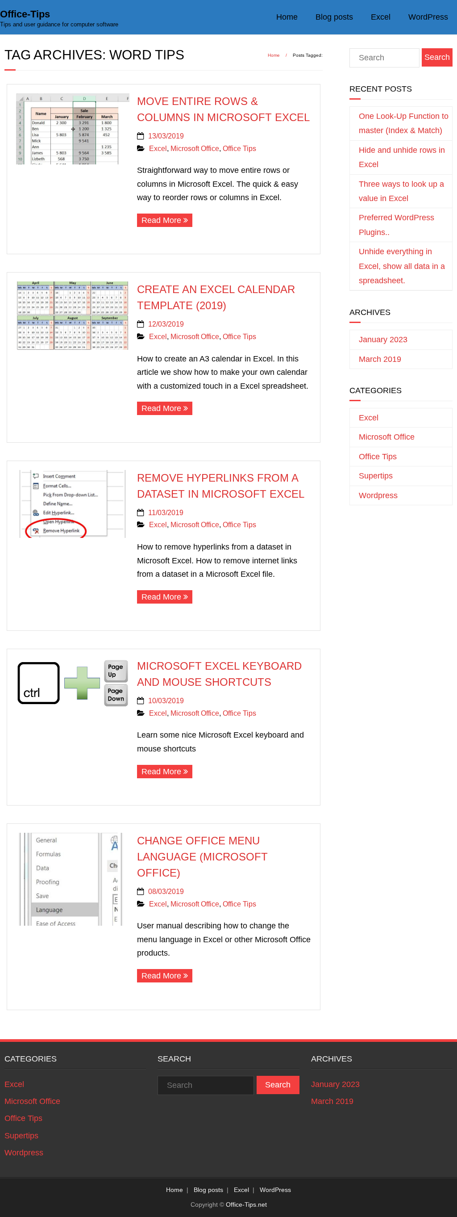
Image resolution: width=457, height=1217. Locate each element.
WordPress (428, 17)
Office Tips (239, 148)
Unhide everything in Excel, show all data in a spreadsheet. (402, 266)
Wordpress (378, 495)
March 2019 (380, 359)
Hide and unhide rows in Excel (402, 157)
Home (287, 17)
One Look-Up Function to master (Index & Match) (404, 123)
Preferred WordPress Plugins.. (396, 224)
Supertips (376, 475)
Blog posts (334, 17)
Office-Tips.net (246, 1204)
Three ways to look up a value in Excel (401, 191)
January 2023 (383, 339)
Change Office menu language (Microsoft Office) (202, 857)
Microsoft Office (194, 148)
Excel (381, 17)
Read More (161, 220)
